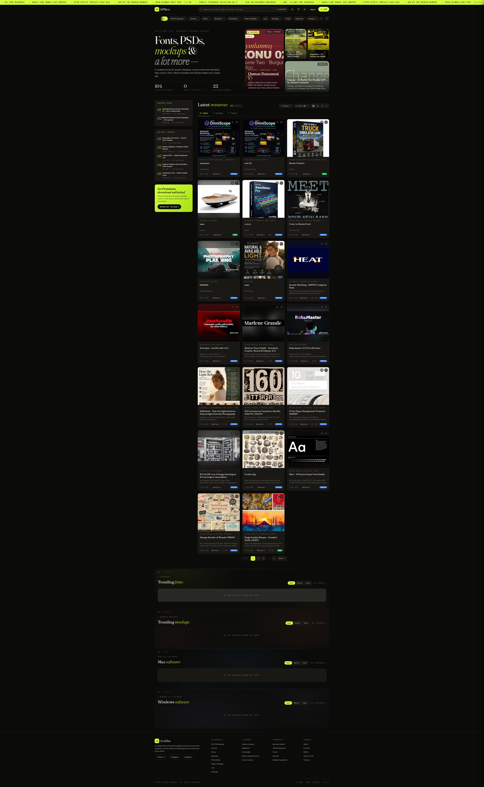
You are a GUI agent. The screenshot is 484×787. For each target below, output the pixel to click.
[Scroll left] (157, 18)
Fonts (205, 19)
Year (308, 583)
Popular (233, 113)
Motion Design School (250, 756)
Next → (282, 558)
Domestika (246, 752)
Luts (265, 19)
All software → (318, 663)
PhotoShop (233, 19)
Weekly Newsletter (280, 760)
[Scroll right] (327, 18)
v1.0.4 (326, 782)
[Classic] (322, 106)
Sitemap (299, 782)
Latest (205, 113)
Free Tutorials (247, 760)
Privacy (306, 760)
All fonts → (320, 583)
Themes (311, 19)
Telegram (188, 757)
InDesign (275, 19)
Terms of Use (309, 756)
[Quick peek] (232, 122)
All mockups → (319, 623)
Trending (219, 113)
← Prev (245, 558)
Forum (275, 752)
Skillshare (246, 748)
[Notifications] (304, 9)
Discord (276, 756)
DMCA (306, 752)
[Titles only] (327, 106)
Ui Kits (288, 19)
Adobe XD (299, 19)
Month (299, 583)
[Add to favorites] (236, 122)
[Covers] (313, 106)
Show (302, 106)
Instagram (175, 757)
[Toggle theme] (292, 9)
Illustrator (218, 19)
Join (325, 9)
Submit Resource (279, 748)
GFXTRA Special (177, 19)
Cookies (316, 782)
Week (292, 583)
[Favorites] (298, 9)
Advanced (282, 9)
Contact (307, 748)
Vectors (193, 19)
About (306, 744)
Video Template (250, 19)
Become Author (279, 744)
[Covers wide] (318, 106)
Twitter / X (161, 757)
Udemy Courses (248, 744)
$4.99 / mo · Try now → (169, 207)
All (164, 19)
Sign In (313, 9)
